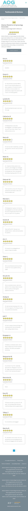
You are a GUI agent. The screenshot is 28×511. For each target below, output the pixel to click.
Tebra (20, 506)
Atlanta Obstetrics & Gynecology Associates (9, 18)
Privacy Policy (20, 460)
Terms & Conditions (6, 463)
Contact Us (24, 463)
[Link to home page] (11, 4)
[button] (26, 2)
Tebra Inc (13, 460)
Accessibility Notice (16, 463)
